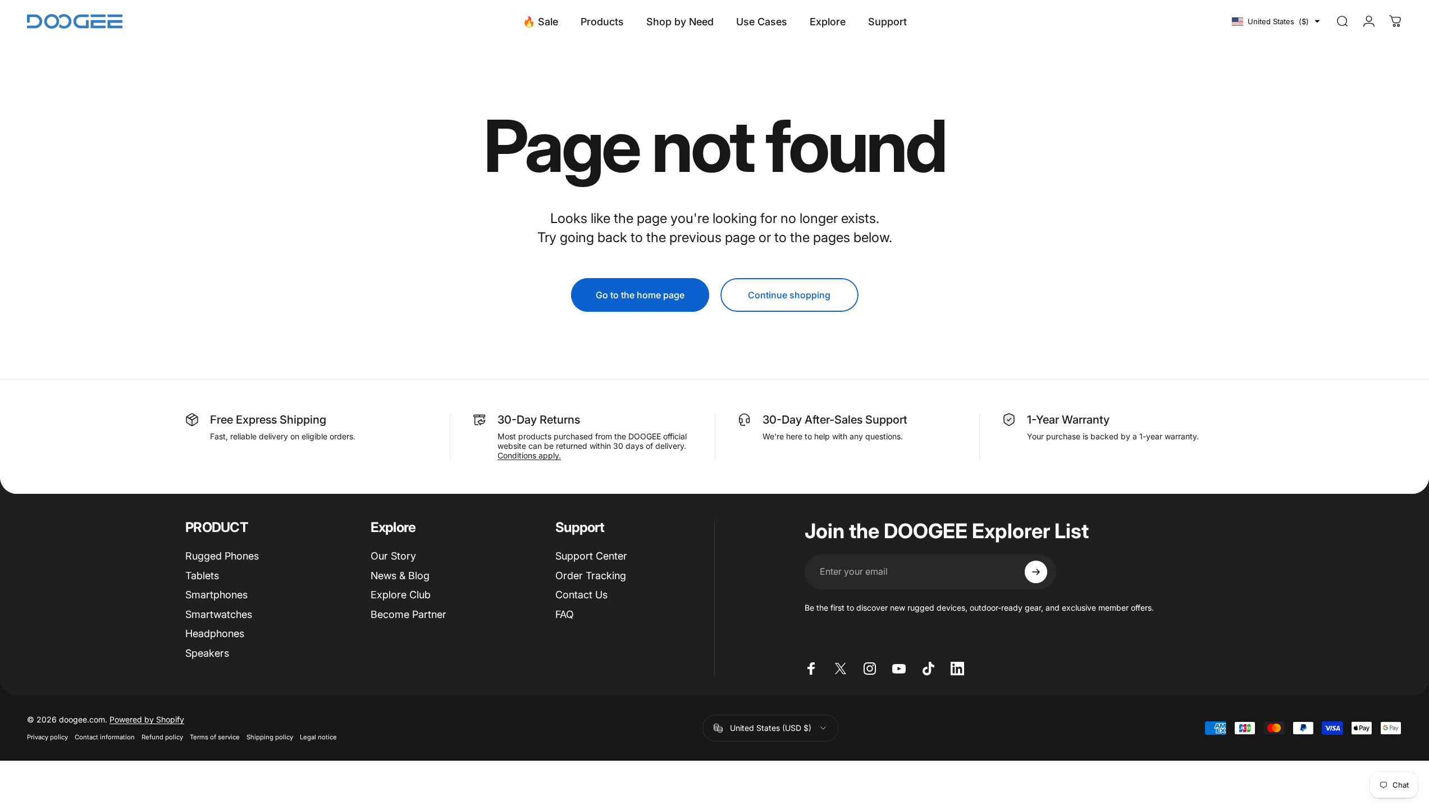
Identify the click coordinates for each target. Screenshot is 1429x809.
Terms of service (215, 737)
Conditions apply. (529, 455)
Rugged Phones (222, 556)
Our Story (393, 556)
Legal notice (318, 737)
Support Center (591, 556)
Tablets (202, 575)
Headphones (214, 633)
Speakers (207, 653)
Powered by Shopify (146, 719)
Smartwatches (218, 614)
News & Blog (400, 575)
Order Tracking (590, 575)
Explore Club (401, 595)
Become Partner (408, 614)
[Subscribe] (1036, 572)
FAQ (564, 614)
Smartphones (216, 595)
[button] (1276, 21)
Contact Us (581, 595)
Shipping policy (269, 737)
